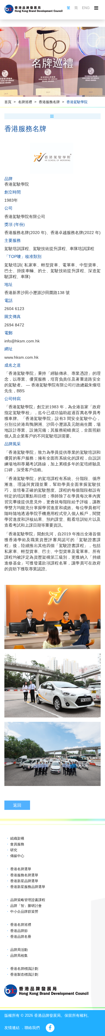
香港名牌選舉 (20, 869)
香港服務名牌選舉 (24, 875)
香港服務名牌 (49, 102)
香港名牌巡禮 (20, 925)
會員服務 (17, 844)
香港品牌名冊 (20, 937)
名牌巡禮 (25, 102)
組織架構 (17, 838)
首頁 (7, 102)
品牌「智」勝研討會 (26, 906)
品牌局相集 (19, 956)
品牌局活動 (19, 950)
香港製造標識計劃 (24, 974)
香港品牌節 (19, 931)
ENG (86, 8)
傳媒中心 (17, 856)
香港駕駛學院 (77, 102)
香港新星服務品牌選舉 (27, 887)
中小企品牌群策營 (24, 912)
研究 (13, 850)
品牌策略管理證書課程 (27, 900)
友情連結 (12, 1028)
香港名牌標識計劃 (24, 969)
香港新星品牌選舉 (24, 881)
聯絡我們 (32, 1028)
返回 (17, 805)
